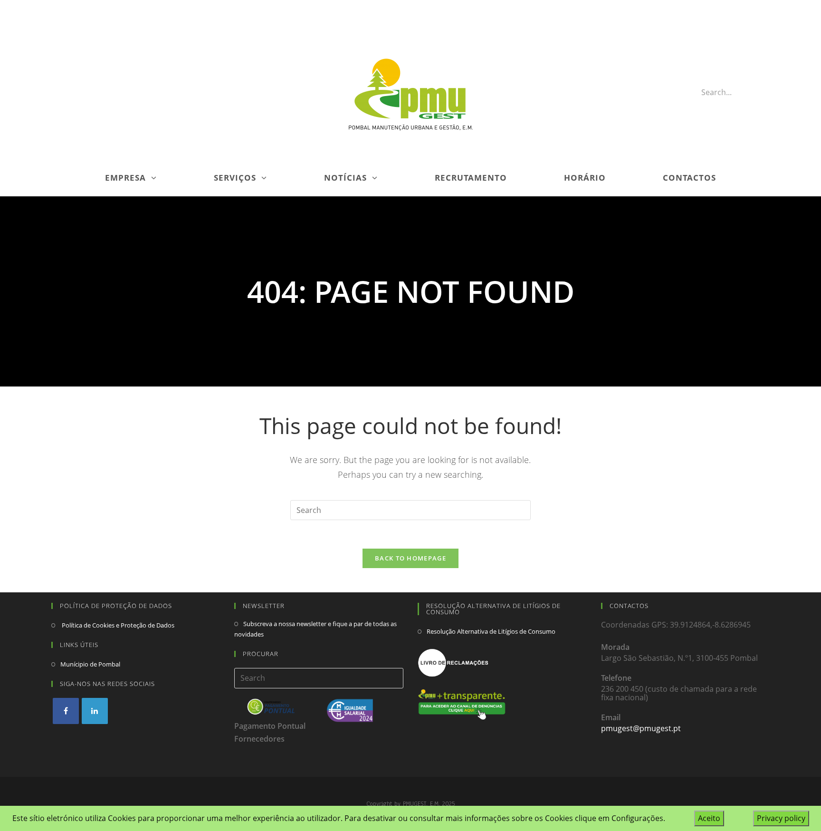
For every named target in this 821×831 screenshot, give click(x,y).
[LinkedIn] (95, 711)
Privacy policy (781, 818)
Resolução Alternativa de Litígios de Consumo (491, 631)
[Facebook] (66, 711)
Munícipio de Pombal (90, 664)
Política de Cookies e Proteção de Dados (117, 625)
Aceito (709, 818)
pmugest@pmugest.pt (641, 728)
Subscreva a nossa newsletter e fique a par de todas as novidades (315, 628)
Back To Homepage (410, 558)
